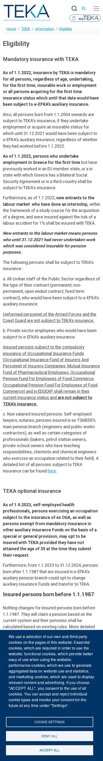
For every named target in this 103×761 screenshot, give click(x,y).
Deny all (49, 735)
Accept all (50, 750)
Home (11, 29)
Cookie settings (49, 721)
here (52, 471)
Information (44, 29)
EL (84, 8)
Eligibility (65, 29)
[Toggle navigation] (96, 8)
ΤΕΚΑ (25, 29)
